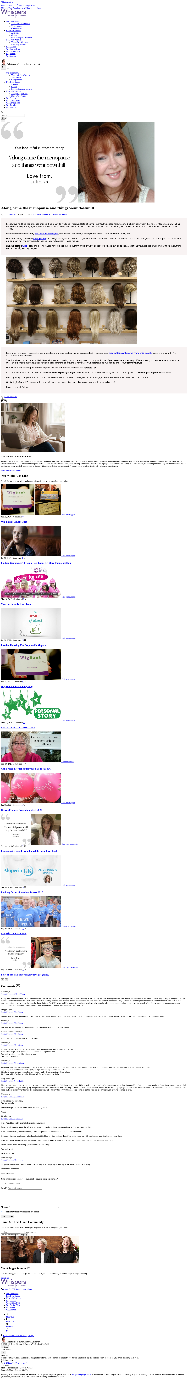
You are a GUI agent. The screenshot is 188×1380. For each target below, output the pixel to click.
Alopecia (15, 33)
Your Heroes (16, 26)
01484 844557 (9, 5)
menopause (39, 238)
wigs (24, 246)
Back (6, 1347)
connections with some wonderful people (130, 353)
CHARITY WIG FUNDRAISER (18, 727)
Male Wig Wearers (18, 44)
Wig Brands (11, 56)
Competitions (16, 28)
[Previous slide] (2, 979)
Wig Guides (11, 47)
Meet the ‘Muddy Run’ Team (16, 604)
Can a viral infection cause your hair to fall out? (26, 768)
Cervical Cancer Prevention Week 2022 (21, 810)
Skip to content (7, 2)
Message (5, 1207)
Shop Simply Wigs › (34, 8)
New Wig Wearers (13, 40)
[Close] (3, 1352)
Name (4, 1183)
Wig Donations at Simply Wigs (17, 686)
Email (4, 1188)
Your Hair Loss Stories (20, 24)
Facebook (10, 1321)
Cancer (14, 35)
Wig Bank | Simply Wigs (14, 521)
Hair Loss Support (13, 30)
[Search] (3, 67)
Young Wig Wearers (19, 42)
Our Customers (10, 214)
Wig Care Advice (13, 49)
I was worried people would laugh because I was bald (29, 851)
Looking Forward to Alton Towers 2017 (22, 892)
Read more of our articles (11, 470)
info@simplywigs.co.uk (81, 1374)
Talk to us (5, 1278)
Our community (12, 21)
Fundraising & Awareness (21, 37)
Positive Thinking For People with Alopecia (23, 645)
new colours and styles (46, 233)
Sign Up (24, 1235)
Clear (4, 118)
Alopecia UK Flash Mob (13, 933)
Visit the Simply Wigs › (25, 1336)
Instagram (10, 1317)
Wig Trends (10, 54)
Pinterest (9, 1326)
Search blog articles (27, 5)
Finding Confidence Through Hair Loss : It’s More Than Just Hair (36, 563)
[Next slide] (6, 979)
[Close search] (3, 120)
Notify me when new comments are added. (22, 1212)
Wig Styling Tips (13, 51)
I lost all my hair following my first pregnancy (25, 974)
